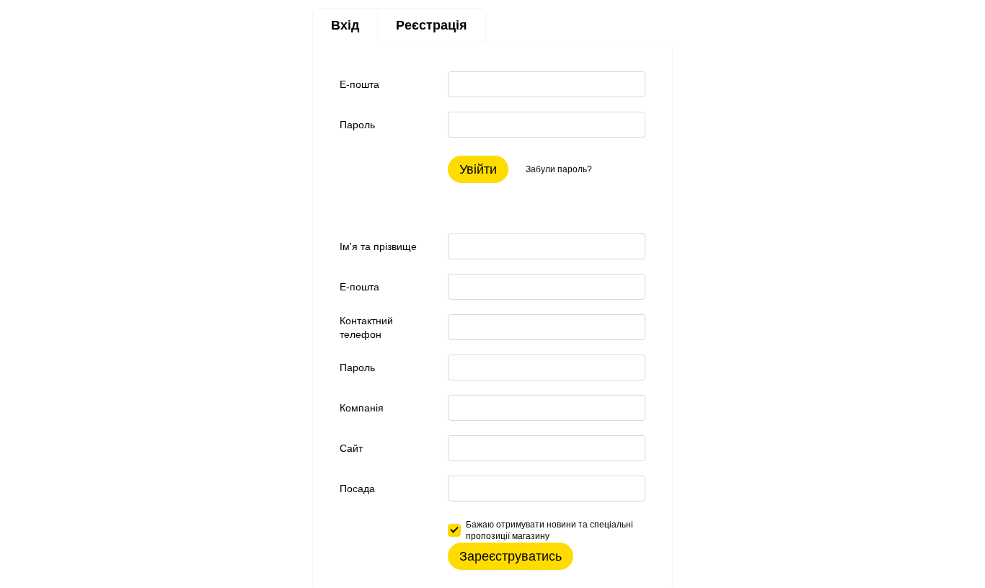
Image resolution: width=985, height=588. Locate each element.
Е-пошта (359, 84)
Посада (357, 488)
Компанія (362, 408)
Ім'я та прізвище (378, 246)
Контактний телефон (366, 327)
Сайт (351, 448)
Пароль (357, 124)
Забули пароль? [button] (559, 169)
